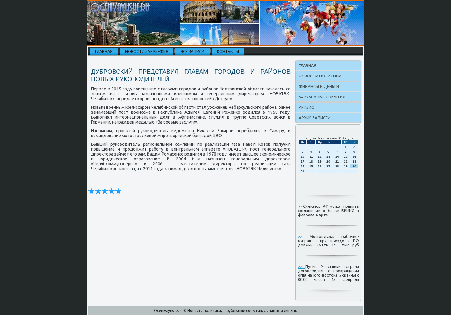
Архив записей (314, 118)
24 (302, 166)
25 (311, 166)
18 (311, 161)
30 (354, 166)
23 (354, 161)
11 (311, 156)
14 (337, 156)
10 (302, 156)
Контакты (228, 51)
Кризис (306, 107)
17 (302, 161)
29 (346, 166)
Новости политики (320, 76)
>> (300, 206)
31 (302, 171)
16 (354, 156)
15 (346, 156)
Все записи (192, 51)
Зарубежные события (322, 97)
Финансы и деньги (319, 86)
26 (320, 166)
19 (320, 161)
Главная (104, 51)
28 (337, 166)
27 (328, 166)
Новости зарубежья (146, 51)
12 (320, 156)
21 (337, 161)
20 (328, 161)
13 (328, 156)
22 (346, 161)
